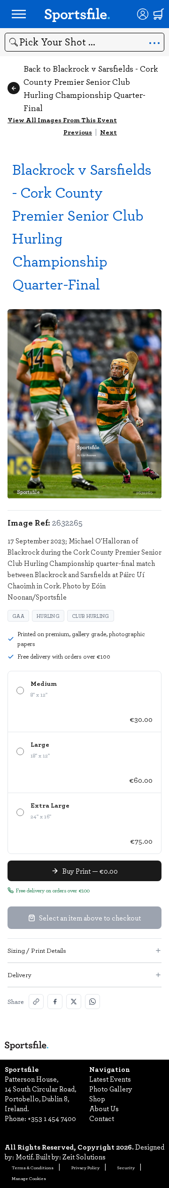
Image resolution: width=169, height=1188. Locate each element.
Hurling (48, 615)
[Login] (142, 14)
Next (108, 132)
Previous (77, 132)
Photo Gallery (110, 1088)
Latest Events (110, 1079)
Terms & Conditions (33, 1167)
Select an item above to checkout (90, 917)
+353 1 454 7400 (52, 1118)
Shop (97, 1098)
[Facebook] (54, 1001)
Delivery (19, 974)
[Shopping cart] (158, 14)
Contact (101, 1118)
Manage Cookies (29, 1178)
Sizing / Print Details (37, 950)
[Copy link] (36, 1001)
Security (126, 1167)
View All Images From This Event (62, 120)
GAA (18, 615)
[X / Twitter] (73, 1001)
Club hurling (90, 615)
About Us (104, 1108)
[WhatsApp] (92, 1001)
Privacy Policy (85, 1167)
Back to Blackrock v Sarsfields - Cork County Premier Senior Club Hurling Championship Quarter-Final (90, 88)
